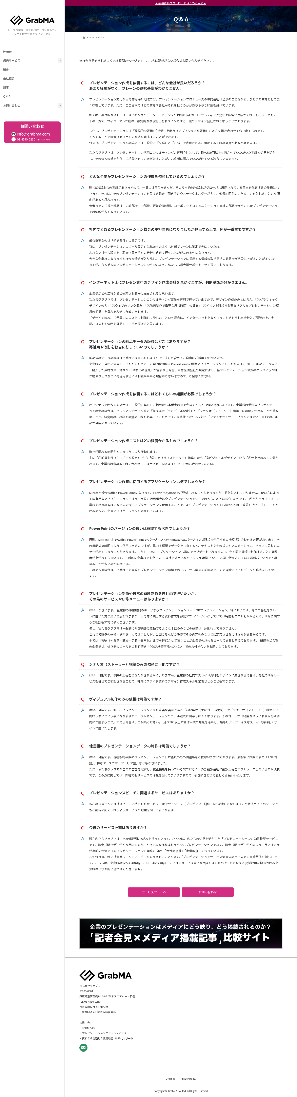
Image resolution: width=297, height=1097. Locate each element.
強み (6, 69)
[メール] (83, 1048)
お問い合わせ (11, 105)
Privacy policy (188, 1078)
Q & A (7, 96)
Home (7, 51)
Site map (170, 1078)
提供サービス (11, 60)
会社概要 (9, 78)
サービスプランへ (154, 892)
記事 (6, 87)
